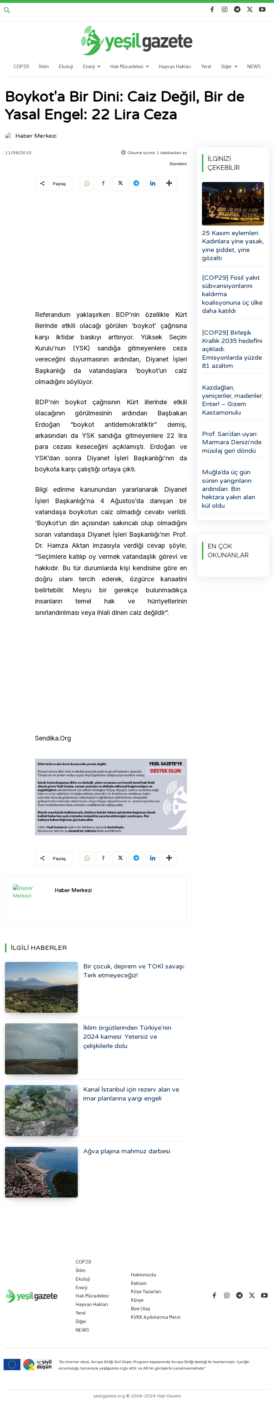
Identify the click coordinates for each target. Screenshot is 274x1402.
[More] (169, 184)
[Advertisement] (111, 252)
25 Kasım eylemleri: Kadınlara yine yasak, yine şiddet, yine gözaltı (233, 245)
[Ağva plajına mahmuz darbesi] (41, 1172)
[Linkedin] (152, 184)
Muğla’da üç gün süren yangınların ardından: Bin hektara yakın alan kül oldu (228, 489)
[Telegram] (237, 9)
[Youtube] (262, 9)
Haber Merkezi (35, 136)
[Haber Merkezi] (9, 136)
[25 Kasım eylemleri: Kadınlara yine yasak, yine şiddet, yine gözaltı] (233, 204)
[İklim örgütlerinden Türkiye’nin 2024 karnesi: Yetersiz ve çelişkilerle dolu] (41, 1048)
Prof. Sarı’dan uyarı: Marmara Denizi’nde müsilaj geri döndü (232, 442)
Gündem (178, 163)
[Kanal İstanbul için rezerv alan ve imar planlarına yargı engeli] (41, 1110)
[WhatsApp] (87, 184)
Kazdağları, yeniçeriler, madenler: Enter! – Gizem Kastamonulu (232, 400)
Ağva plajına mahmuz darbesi (126, 1151)
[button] (7, 11)
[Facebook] (212, 9)
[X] (249, 9)
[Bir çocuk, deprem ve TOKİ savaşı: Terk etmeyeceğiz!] (41, 987)
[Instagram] (224, 9)
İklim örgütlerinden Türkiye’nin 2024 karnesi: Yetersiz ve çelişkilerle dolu (127, 1036)
